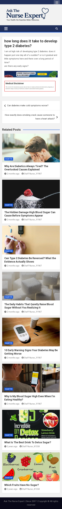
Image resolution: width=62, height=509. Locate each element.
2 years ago (12, 446)
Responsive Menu (57, 2)
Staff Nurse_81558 (31, 446)
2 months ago (13, 174)
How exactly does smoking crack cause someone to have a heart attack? (30, 117)
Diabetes (8, 159)
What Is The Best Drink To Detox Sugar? (27, 442)
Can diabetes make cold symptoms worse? (27, 105)
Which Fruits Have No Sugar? (21, 484)
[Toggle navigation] (6, 28)
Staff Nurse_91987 (33, 174)
